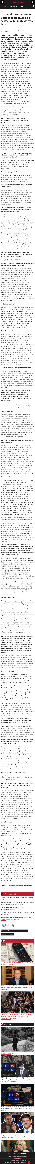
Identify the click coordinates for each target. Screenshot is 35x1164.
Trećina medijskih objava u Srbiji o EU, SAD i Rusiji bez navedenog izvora (17, 908)
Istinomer (7, 31)
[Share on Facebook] (2, 925)
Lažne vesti (11, 931)
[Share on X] (5, 925)
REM (4, 6)
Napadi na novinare (16, 6)
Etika (2, 11)
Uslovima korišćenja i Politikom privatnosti (15, 1162)
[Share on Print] (8, 925)
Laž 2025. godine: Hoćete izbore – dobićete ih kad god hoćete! (17, 913)
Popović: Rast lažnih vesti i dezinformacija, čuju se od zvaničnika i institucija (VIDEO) (17, 903)
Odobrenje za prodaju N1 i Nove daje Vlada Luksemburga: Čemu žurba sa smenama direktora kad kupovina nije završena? (17, 1080)
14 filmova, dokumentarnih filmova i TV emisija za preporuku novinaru (17, 963)
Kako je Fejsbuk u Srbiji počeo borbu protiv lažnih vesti (17, 898)
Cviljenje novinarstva (7, 1053)
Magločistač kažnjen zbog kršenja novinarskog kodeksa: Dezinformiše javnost (16, 918)
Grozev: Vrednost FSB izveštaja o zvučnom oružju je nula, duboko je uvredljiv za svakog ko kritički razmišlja (17, 987)
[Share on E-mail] (12, 925)
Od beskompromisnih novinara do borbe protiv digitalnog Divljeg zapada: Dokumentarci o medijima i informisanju (16, 1016)
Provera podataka (22, 931)
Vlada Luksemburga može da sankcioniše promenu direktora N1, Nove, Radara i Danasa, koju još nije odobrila (17, 1108)
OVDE (3, 887)
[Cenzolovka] (17, 2)
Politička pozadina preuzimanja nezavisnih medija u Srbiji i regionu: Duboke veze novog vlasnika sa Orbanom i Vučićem (17, 1135)
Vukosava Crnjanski (7, 934)
